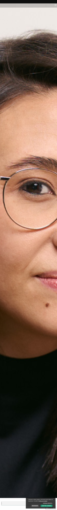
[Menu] (55, 5)
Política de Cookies (43, 501)
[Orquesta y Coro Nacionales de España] (9, 5)
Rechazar (35, 505)
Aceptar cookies (47, 505)
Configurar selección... (48, 503)
